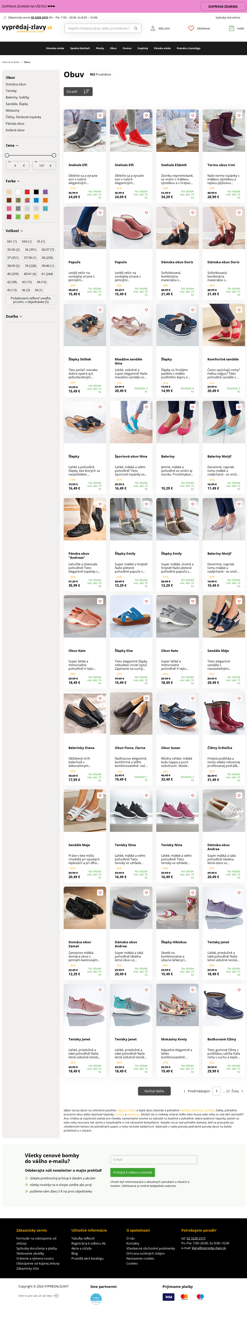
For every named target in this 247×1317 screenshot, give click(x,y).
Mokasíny (12, 110)
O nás (130, 1238)
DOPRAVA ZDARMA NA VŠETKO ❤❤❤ (28, 6)
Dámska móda (55, 48)
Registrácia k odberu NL (88, 1243)
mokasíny (133, 1114)
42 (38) (12, 282)
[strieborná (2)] (36, 208)
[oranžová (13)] (45, 200)
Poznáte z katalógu (188, 48)
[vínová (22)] (9, 217)
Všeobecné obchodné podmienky (150, 1248)
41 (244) (47, 274)
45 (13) (12, 290)
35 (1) (41, 241)
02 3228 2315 (39, 17)
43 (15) (27, 282)
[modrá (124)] (36, 200)
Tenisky (11, 91)
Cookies (132, 1263)
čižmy (132, 1110)
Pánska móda (162, 48)
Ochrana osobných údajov (145, 1253)
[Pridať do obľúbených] (100, 115)
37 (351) (13, 258)
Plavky (100, 48)
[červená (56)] (27, 192)
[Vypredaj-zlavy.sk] (31, 28)
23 (228, 1091)
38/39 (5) (13, 266)
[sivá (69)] (18, 208)
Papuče (122, 1110)
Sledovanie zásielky (30, 1253)
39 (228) (30, 266)
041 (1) (12, 241)
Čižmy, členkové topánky (23, 117)
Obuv (113, 48)
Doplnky (143, 48)
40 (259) (13, 274)
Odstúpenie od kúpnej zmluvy (37, 1263)
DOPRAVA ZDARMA (223, 6)
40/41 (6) (30, 274)
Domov (127, 48)
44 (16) (42, 282)
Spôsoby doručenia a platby (36, 1248)
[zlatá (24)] (27, 217)
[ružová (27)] (9, 208)
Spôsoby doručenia (228, 17)
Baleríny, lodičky (17, 97)
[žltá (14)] (36, 217)
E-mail (117, 1159)
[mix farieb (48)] (27, 200)
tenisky (119, 1114)
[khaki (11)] (18, 200)
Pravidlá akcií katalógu (87, 1258)
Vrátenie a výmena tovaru (35, 1258)
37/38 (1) (30, 258)
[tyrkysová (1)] (45, 208)
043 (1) (27, 241)
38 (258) (47, 258)
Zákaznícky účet (27, 1268)
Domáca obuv (16, 84)
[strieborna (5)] (27, 208)
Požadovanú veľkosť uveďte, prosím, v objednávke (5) (31, 300)
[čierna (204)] (36, 192)
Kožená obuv (15, 130)
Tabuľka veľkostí (83, 1238)
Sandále (209, 1110)
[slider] (7, 155)
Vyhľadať (135, 28)
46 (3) (26, 290)
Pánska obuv (15, 123)
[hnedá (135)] (9, 200)
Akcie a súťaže (81, 1248)
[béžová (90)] (9, 192)
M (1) (38, 290)
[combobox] (97, 28)
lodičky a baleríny (191, 1110)
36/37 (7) (47, 249)
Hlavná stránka (10, 62)
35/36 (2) (13, 249)
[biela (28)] (18, 192)
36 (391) (30, 249)
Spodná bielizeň (80, 48)
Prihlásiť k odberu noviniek (132, 1172)
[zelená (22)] (18, 217)
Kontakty (132, 1243)
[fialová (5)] (45, 192)
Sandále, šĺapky (17, 104)
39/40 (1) (47, 266)
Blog (74, 1253)
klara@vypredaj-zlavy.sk (209, 1248)
